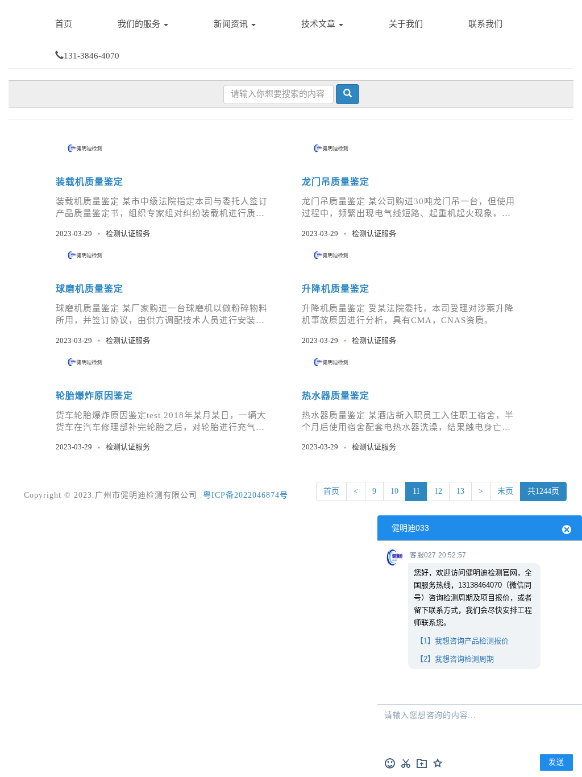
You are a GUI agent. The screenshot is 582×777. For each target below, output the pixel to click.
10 (394, 491)
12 (438, 491)
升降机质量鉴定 (335, 289)
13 (460, 491)
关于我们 (406, 23)
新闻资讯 (232, 23)
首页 (63, 23)
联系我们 (485, 23)
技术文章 (319, 23)
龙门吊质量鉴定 (335, 182)
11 (416, 491)
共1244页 (543, 491)
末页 (505, 491)
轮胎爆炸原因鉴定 (94, 395)
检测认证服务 (128, 233)
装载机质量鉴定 (89, 182)
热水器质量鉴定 (335, 395)
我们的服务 (140, 23)
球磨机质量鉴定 (89, 289)
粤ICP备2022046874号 (245, 495)
